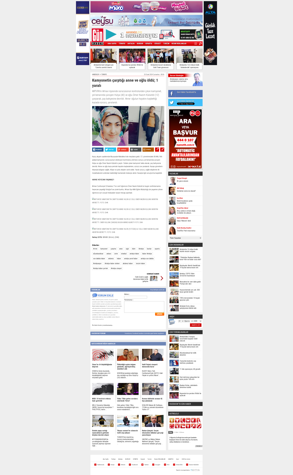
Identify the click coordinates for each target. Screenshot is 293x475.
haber (119, 258)
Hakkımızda (100, 465)
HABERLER (95, 74)
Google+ (157, 465)
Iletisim (123, 465)
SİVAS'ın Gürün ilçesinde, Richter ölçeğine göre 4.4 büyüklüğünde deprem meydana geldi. (101, 374)
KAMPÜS (170, 459)
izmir (116, 254)
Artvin (95, 249)
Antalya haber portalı (100, 268)
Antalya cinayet (116, 268)
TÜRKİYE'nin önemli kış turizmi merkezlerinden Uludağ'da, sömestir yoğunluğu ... (128, 440)
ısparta (157, 249)
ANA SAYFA (112, 43)
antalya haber (134, 254)
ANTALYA (131, 43)
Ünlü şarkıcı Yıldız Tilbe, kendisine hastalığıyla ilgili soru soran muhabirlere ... (127, 407)
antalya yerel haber (131, 258)
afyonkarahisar (98, 254)
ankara (109, 254)
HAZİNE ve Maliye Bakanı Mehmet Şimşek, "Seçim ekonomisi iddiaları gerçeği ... (152, 441)
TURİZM (166, 43)
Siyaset (143, 459)
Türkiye (113, 459)
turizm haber (140, 263)
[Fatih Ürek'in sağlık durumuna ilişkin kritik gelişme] (153, 280)
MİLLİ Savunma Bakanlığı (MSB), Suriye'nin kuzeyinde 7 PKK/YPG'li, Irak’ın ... (102, 407)
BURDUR (140, 43)
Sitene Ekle (179, 465)
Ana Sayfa (106, 459)
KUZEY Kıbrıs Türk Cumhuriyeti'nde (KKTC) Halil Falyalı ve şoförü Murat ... (152, 373)
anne (121, 249)
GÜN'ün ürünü (186, 459)
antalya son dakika (147, 258)
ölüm (133, 249)
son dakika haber (99, 258)
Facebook (135, 465)
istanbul (123, 254)
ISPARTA (148, 43)
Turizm (150, 459)
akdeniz (111, 258)
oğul (127, 249)
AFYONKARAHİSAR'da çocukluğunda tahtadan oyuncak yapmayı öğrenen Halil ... (101, 442)
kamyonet (103, 249)
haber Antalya (147, 254)
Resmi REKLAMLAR (159, 459)
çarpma (113, 249)
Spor (177, 459)
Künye (112, 465)
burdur (149, 249)
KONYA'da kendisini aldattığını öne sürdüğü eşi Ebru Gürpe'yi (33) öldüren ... (127, 375)
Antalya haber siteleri (112, 263)
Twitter (146, 465)
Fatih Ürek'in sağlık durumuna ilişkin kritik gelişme (140, 279)
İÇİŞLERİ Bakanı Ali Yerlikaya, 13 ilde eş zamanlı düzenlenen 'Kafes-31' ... (152, 407)
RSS (168, 465)
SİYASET (157, 43)
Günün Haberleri (194, 465)
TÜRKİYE (122, 43)
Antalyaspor (97, 263)
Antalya (141, 249)
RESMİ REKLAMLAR (179, 43)
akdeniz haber (128, 263)
